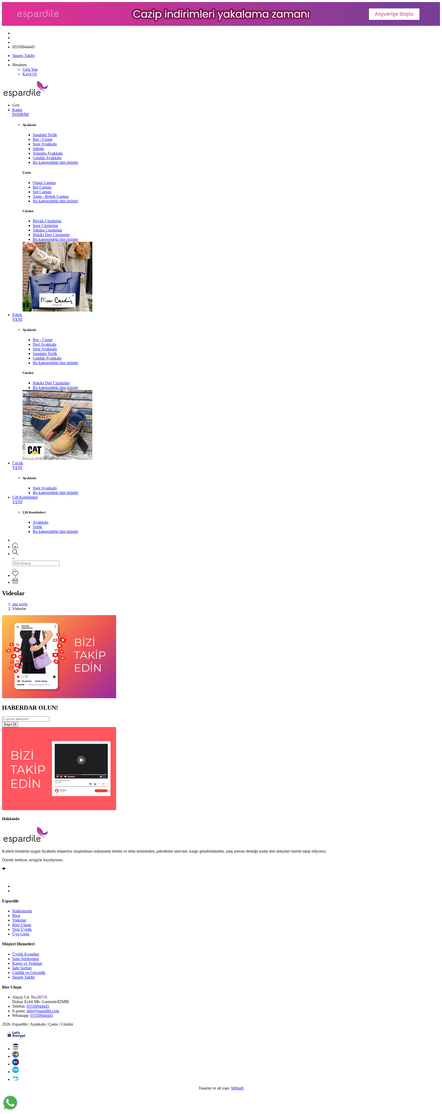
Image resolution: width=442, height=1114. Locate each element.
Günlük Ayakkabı (47, 158)
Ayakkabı (40, 522)
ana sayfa (19, 604)
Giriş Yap (30, 69)
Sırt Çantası (42, 192)
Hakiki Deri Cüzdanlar (51, 235)
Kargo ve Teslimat (27, 963)
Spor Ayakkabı (45, 144)
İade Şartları (22, 968)
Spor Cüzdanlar (45, 225)
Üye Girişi (20, 934)
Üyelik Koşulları (25, 954)
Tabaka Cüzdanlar (47, 230)
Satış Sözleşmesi (25, 959)
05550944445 (38, 1006)
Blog (16, 915)
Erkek (17, 317)
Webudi (237, 1088)
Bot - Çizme (42, 139)
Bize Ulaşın (21, 925)
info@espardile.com (43, 1011)
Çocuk (17, 465)
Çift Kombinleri (25, 499)
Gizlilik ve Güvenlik (28, 972)
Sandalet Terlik (45, 135)
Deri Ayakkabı (44, 344)
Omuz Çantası (44, 182)
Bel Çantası (42, 187)
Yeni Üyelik (22, 929)
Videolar (19, 920)
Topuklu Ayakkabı (48, 153)
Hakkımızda (22, 911)
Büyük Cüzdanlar (47, 221)
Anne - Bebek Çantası (51, 196)
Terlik (37, 527)
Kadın (20, 112)
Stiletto (38, 148)
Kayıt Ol (30, 74)
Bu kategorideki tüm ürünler (55, 162)
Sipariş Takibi (23, 55)
